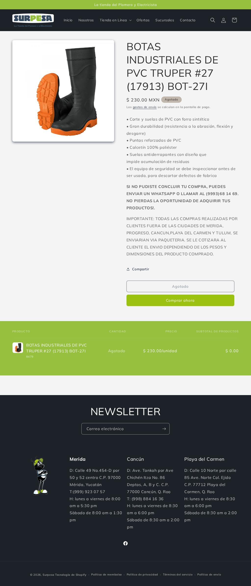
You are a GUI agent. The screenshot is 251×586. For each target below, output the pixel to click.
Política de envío (209, 574)
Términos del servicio (178, 574)
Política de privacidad (142, 574)
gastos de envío (145, 107)
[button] (115, 20)
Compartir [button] (140, 269)
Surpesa (48, 574)
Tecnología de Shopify (71, 574)
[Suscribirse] (164, 429)
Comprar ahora (180, 300)
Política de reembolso (106, 574)
